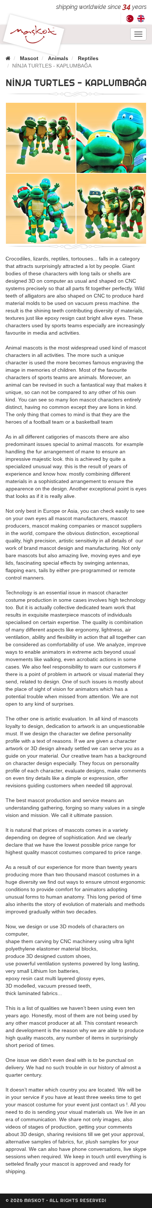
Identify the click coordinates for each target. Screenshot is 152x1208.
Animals (58, 58)
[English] (141, 18)
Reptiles (88, 58)
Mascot (29, 58)
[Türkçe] (130, 18)
